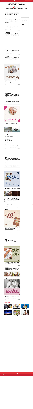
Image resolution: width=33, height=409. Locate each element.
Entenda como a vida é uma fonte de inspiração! (9, 229)
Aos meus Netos (6, 141)
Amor (18, 3)
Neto (23, 3)
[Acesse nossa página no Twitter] (15, 373)
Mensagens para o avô (23, 25)
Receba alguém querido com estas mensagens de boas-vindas (10, 200)
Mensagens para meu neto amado (24, 20)
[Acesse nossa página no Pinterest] (16, 373)
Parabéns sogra (23, 24)
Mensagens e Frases (14, 3)
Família (20, 3)
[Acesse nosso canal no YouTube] (17, 373)
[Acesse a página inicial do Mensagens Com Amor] (16, 0)
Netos (22, 3)
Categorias (10, 3)
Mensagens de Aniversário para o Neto (8, 140)
